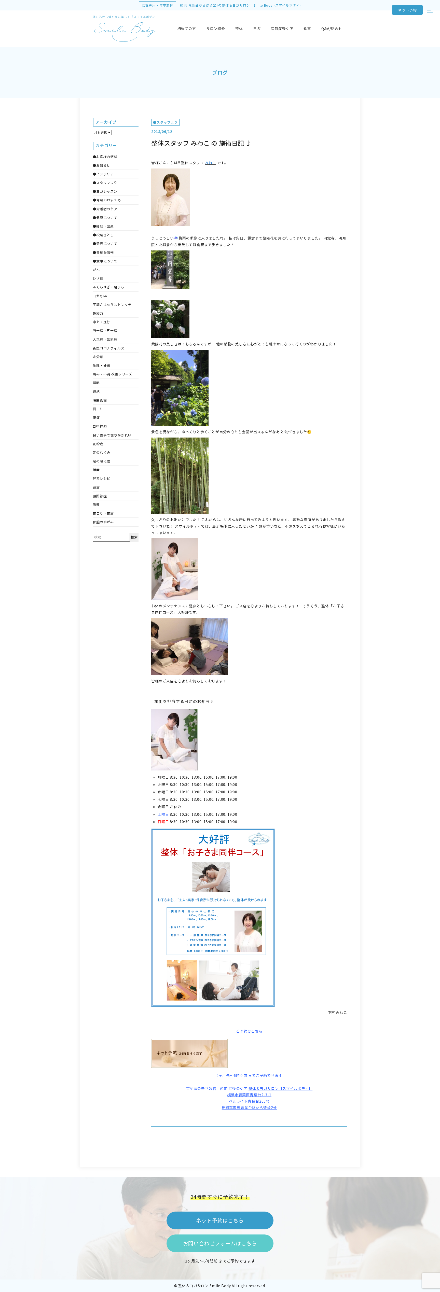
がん (96, 269)
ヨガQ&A (100, 295)
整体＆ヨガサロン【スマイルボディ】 (280, 1088)
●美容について (105, 243)
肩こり (98, 408)
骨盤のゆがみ (103, 521)
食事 (307, 28)
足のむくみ (102, 452)
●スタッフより (165, 122)
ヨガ (257, 28)
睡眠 (96, 382)
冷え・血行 (101, 321)
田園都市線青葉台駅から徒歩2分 (249, 1107)
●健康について (105, 217)
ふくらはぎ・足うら (109, 287)
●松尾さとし (103, 234)
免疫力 (98, 313)
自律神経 (100, 426)
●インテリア (103, 174)
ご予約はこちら (249, 1031)
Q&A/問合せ (331, 28)
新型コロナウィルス (109, 348)
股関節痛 (100, 400)
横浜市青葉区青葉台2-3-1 (249, 1094)
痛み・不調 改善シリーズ (112, 374)
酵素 (96, 469)
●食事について (105, 261)
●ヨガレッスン (105, 191)
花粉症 (98, 443)
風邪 (96, 504)
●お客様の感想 (105, 156)
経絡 (96, 391)
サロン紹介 (215, 28)
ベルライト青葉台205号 (249, 1101)
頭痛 (96, 487)
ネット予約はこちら (220, 1220)
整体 (239, 28)
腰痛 (96, 417)
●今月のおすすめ (107, 200)
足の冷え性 (101, 461)
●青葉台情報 (103, 252)
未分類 (98, 356)
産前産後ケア (282, 28)
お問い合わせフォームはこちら (220, 1243)
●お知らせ (101, 165)
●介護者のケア (105, 208)
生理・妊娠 (101, 365)
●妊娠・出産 (103, 226)
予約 (407, 9)
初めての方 (186, 28)
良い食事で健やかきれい (112, 435)
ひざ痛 (98, 278)
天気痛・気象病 (105, 339)
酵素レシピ (101, 478)
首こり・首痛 (103, 513)
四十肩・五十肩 (105, 330)
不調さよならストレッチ (112, 304)
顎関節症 (100, 496)
